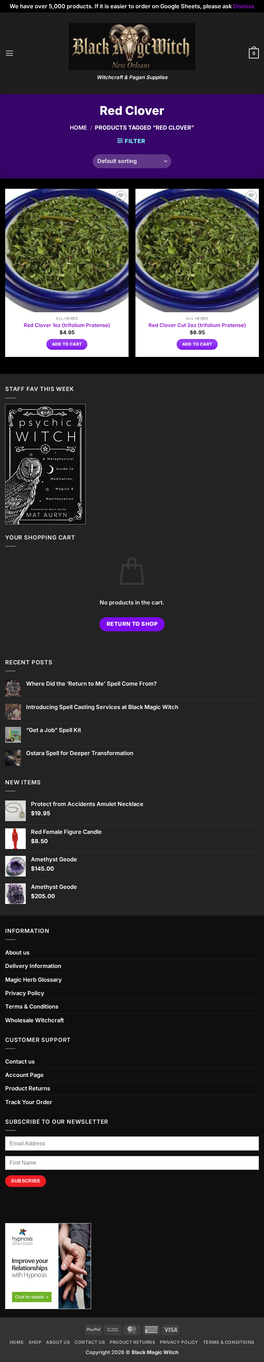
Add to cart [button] (67, 344)
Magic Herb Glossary (33, 979)
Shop (35, 1342)
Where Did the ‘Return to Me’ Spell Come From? (91, 683)
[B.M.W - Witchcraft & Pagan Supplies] (132, 46)
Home (78, 127)
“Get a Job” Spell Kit (53, 730)
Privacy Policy (24, 993)
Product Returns (27, 1088)
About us (17, 952)
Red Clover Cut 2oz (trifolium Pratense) (197, 325)
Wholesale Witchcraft (34, 1020)
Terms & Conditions (31, 1006)
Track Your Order (28, 1102)
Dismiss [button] (243, 6)
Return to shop (132, 624)
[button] (9, 53)
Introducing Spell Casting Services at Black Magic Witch (102, 707)
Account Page (24, 1074)
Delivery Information (33, 965)
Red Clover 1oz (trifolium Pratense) (67, 325)
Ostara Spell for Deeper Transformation (79, 753)
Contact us (20, 1061)
